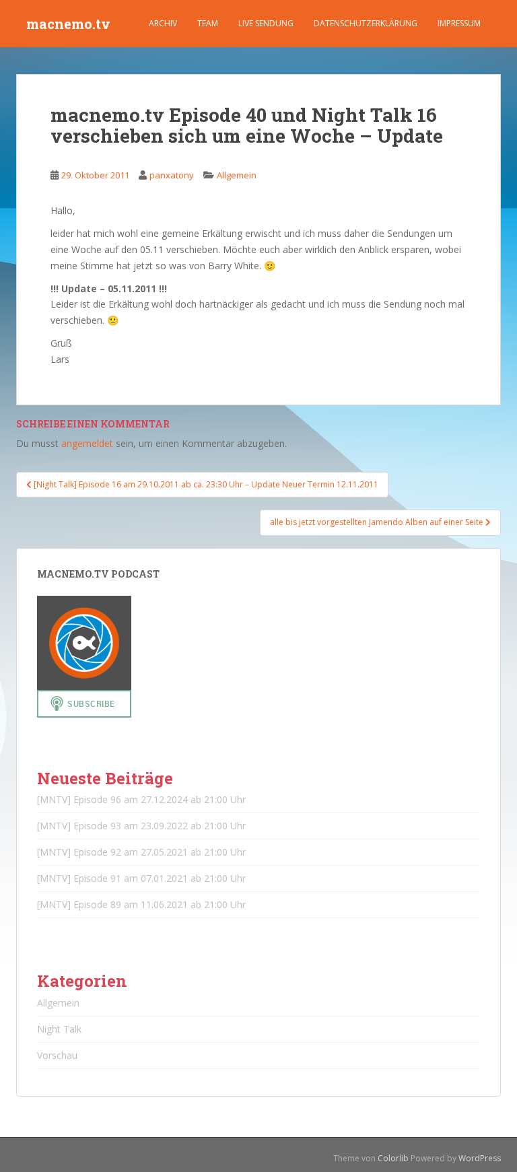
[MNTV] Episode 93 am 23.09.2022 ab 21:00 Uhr (141, 825)
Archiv (163, 23)
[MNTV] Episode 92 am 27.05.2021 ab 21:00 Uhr (141, 852)
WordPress (479, 1158)
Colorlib (393, 1158)
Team (207, 23)
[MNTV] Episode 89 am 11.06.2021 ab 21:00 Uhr (141, 904)
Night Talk (59, 1029)
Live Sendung (266, 23)
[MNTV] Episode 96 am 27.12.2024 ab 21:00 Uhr (141, 799)
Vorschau (57, 1055)
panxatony (171, 175)
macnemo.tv (68, 23)
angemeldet (87, 443)
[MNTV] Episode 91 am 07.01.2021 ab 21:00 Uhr (141, 878)
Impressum (459, 23)
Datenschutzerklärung (365, 23)
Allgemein (236, 175)
